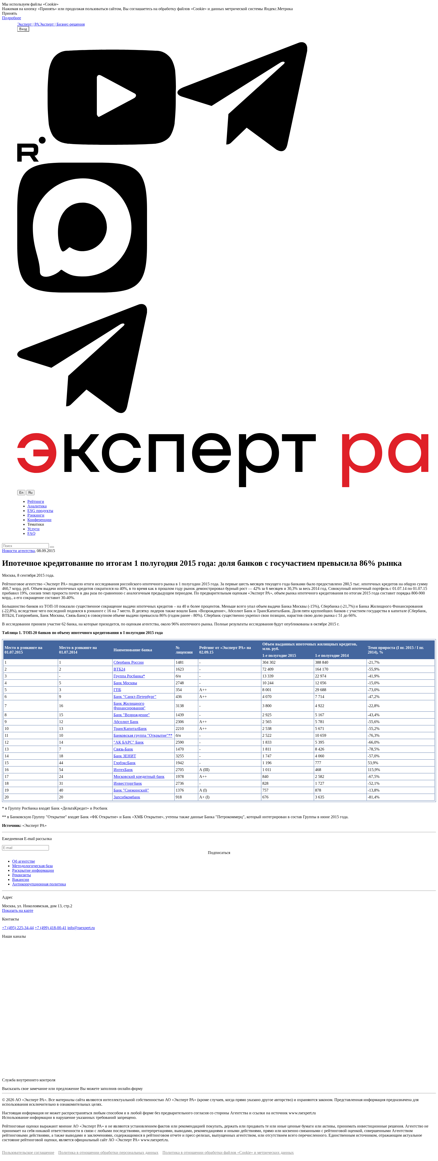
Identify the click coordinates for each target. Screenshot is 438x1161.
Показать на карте (17, 910)
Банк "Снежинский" (131, 790)
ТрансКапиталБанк (130, 728)
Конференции (39, 520)
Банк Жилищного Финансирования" (129, 705)
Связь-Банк (123, 749)
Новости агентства (18, 551)
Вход (23, 29)
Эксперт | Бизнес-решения (62, 24)
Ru (30, 492)
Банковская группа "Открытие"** (143, 735)
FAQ (31, 533)
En (21, 492)
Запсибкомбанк (127, 797)
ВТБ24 (119, 669)
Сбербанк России (129, 662)
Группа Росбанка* (129, 676)
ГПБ (117, 690)
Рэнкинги (35, 515)
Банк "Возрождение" (132, 715)
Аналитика (37, 506)
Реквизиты (21, 875)
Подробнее (11, 18)
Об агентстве (23, 861)
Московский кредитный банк (139, 776)
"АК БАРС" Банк (129, 742)
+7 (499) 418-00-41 (50, 928)
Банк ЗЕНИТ (125, 756)
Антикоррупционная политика (39, 884)
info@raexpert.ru (81, 928)
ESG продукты (40, 510)
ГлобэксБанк (125, 763)
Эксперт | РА (28, 24)
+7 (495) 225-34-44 (18, 928)
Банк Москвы (125, 683)
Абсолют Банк (126, 722)
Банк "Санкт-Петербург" (135, 696)
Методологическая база (32, 866)
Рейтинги (35, 501)
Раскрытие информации (33, 870)
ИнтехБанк (123, 769)
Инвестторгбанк (128, 783)
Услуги (33, 529)
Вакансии (20, 879)
